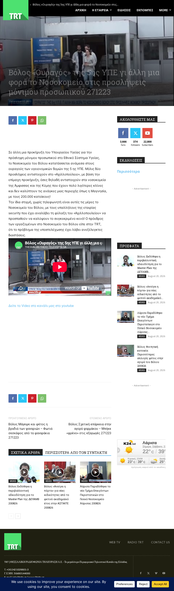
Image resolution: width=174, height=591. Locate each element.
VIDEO (13, 481)
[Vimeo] (156, 573)
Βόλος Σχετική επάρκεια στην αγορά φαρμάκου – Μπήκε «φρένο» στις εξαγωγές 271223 (88, 428)
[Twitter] (22, 120)
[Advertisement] (59, 138)
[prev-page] (11, 516)
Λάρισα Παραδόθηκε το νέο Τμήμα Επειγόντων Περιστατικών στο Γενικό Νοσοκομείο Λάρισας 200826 (95, 495)
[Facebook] (12, 120)
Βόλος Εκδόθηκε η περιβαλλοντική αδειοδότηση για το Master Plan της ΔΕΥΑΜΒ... (149, 264)
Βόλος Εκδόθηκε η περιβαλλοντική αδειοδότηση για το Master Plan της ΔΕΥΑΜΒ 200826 (23, 495)
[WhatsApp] (42, 120)
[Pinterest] (32, 120)
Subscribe (147, 129)
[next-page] (18, 516)
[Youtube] (164, 573)
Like (123, 129)
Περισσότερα (128, 171)
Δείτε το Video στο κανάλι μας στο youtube (41, 306)
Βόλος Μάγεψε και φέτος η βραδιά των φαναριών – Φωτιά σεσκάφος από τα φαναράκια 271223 (30, 430)
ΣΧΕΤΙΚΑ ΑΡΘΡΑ (25, 452)
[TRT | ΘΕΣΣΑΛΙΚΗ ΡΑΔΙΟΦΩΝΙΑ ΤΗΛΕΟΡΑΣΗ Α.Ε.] (29, 10)
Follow (135, 129)
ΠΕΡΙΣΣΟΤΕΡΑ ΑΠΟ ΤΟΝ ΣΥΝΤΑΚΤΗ (76, 452)
